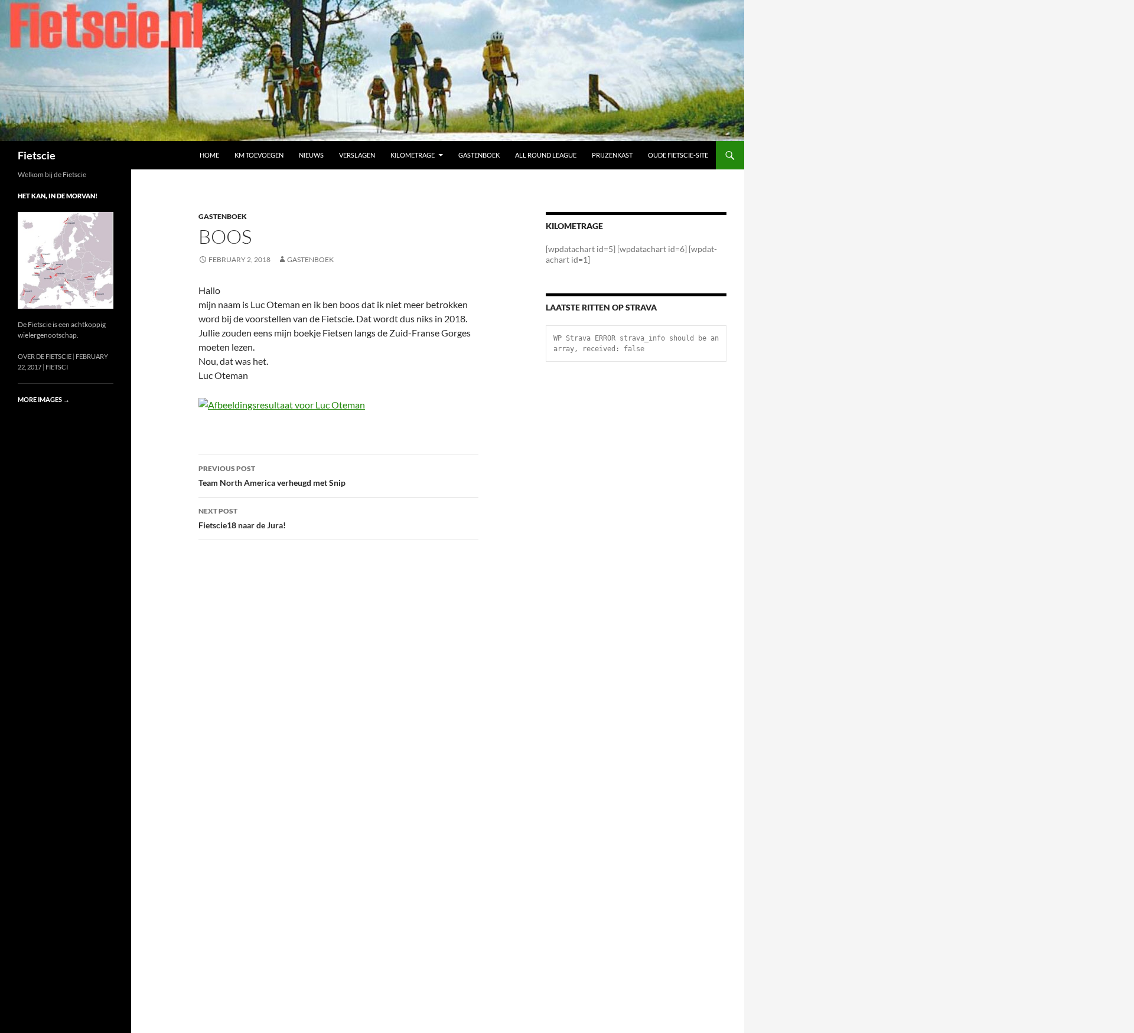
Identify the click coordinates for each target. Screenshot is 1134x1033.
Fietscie (37, 155)
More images (44, 399)
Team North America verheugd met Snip (272, 476)
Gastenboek (479, 155)
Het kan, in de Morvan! (57, 196)
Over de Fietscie (44, 356)
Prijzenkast (612, 155)
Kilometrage (412, 155)
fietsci (56, 367)
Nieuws (311, 155)
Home (209, 155)
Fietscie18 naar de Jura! (242, 518)
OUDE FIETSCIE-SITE (678, 155)
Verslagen (357, 155)
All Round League (545, 155)
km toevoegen (259, 155)
